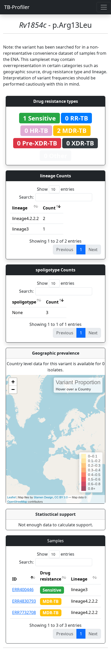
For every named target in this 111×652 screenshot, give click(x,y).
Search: (26, 197)
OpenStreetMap (17, 501)
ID (14, 579)
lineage (19, 208)
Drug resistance (50, 576)
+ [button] (13, 382)
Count (49, 208)
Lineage (79, 579)
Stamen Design (43, 497)
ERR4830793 (24, 601)
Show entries (55, 189)
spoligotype (24, 302)
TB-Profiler (16, 7)
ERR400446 (23, 589)
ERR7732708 (24, 612)
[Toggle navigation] (104, 7)
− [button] (13, 389)
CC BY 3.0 (61, 497)
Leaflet (11, 497)
